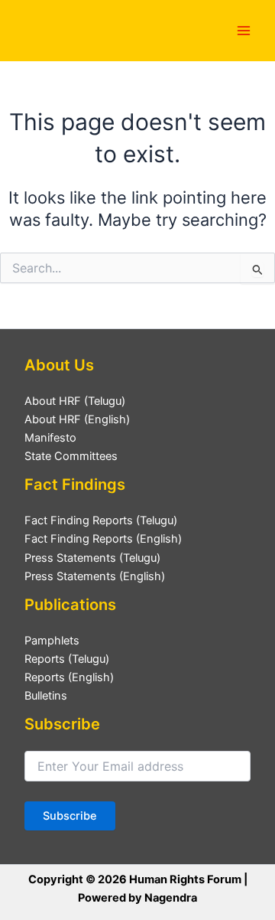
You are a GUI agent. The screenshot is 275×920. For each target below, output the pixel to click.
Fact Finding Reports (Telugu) (100, 520)
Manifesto (50, 438)
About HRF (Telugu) (74, 401)
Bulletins (45, 696)
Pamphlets (51, 641)
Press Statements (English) (94, 576)
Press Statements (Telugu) (92, 558)
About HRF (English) (77, 419)
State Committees (71, 456)
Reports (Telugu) (66, 659)
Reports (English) (69, 677)
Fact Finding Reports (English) (103, 539)
